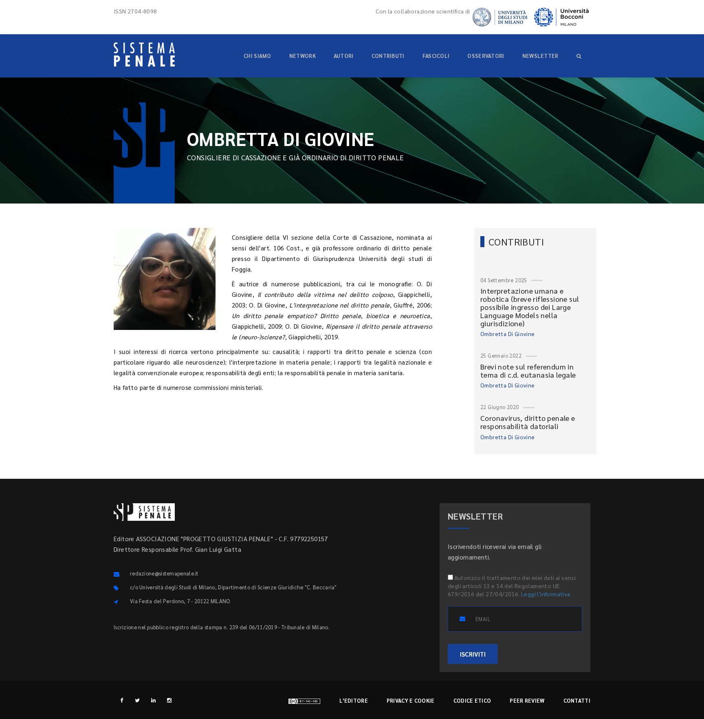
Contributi (388, 55)
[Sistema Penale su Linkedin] (153, 700)
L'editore (353, 700)
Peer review (527, 700)
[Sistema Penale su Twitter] (137, 700)
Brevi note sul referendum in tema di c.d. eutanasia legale (528, 370)
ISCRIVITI (473, 654)
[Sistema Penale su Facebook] (122, 700)
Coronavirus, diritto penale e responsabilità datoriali (527, 422)
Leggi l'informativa (545, 593)
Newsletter (540, 55)
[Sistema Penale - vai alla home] (144, 54)
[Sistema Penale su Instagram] (169, 700)
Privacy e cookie (411, 700)
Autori (344, 55)
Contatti (576, 700)
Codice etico (472, 700)
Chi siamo (257, 55)
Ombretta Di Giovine (507, 333)
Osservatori (485, 55)
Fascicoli (436, 55)
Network (302, 55)
